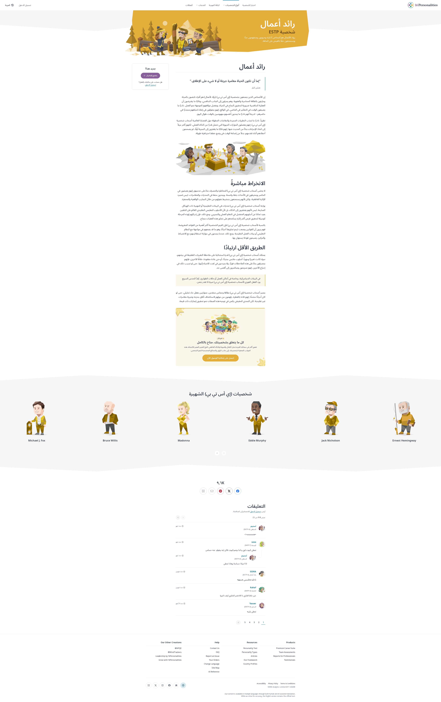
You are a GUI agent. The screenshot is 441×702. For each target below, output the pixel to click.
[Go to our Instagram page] (162, 685)
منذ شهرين (179, 571)
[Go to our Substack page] (176, 685)
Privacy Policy (273, 683)
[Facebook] (237, 491)
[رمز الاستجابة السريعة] (149, 685)
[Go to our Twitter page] (155, 685)
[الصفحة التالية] (238, 622)
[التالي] (217, 453)
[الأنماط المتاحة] (183, 685)
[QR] (203, 491)
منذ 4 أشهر (179, 603)
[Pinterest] (220, 491)
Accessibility (261, 683)
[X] (229, 491)
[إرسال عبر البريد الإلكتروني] (211, 491)
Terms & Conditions (287, 683)
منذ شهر (178, 526)
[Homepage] (423, 5)
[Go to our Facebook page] (169, 685)
